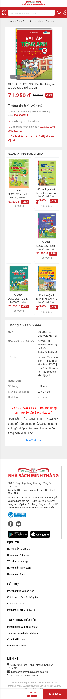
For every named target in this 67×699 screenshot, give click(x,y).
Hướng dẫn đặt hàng (18, 555)
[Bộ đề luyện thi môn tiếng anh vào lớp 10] (47, 278)
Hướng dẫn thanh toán (19, 567)
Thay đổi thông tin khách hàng (22, 633)
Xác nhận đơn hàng (17, 561)
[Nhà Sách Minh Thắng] (33, 1)
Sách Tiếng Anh (47, 22)
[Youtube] (18, 522)
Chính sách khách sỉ (17, 603)
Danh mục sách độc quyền (21, 609)
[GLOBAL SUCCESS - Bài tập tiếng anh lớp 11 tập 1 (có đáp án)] (19, 278)
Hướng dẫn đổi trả (16, 574)
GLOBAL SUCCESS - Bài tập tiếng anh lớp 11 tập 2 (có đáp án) (47, 244)
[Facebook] (11, 522)
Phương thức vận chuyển (20, 591)
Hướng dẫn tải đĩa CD (18, 548)
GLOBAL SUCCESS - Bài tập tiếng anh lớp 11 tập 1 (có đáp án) (19, 297)
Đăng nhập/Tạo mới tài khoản (22, 626)
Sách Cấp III (27, 22)
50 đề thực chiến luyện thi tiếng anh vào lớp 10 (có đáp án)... (47, 191)
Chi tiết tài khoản (16, 639)
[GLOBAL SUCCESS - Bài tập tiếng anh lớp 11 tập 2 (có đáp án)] (47, 225)
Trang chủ (11, 22)
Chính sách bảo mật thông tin (22, 597)
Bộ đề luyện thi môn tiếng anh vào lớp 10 (46, 297)
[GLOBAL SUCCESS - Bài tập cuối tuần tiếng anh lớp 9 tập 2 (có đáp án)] (19, 173)
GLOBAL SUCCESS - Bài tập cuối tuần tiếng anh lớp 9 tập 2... (19, 192)
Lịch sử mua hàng (16, 645)
